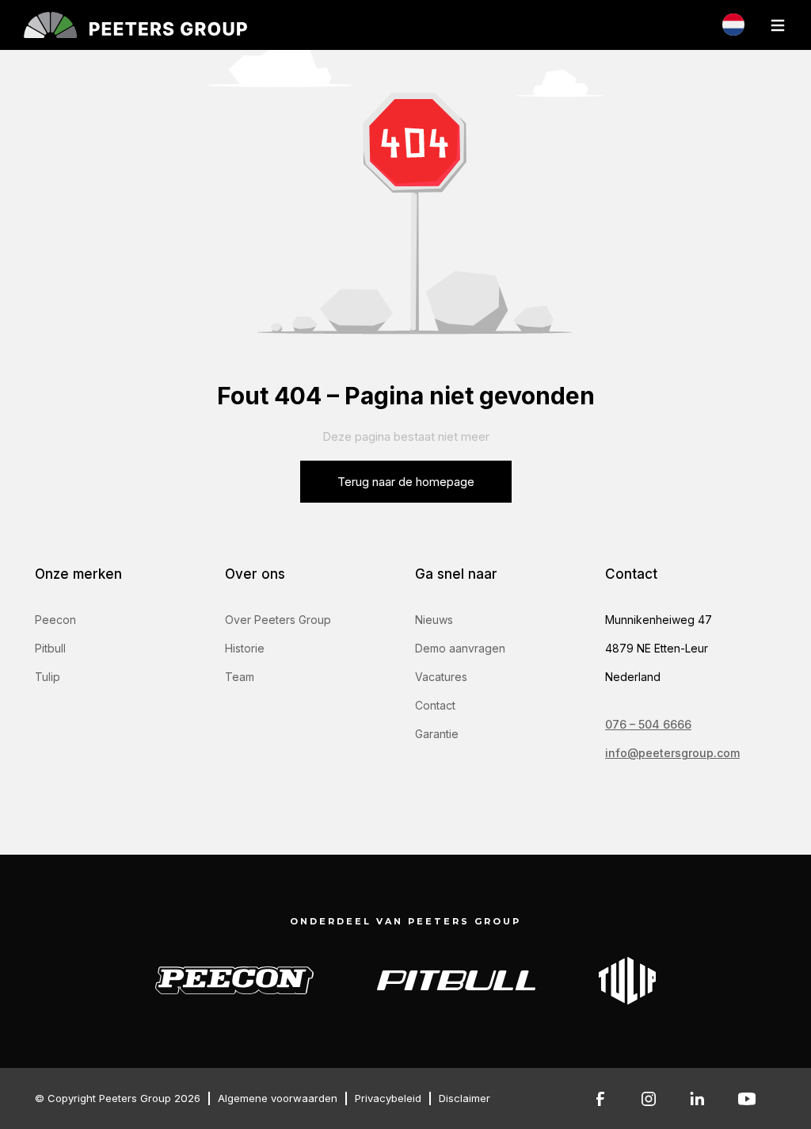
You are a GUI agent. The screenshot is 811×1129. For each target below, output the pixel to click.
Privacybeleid (388, 1098)
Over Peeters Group (278, 619)
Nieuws (434, 619)
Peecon (55, 619)
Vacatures (441, 676)
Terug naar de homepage (405, 481)
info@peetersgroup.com (672, 753)
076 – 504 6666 (648, 724)
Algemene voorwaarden (277, 1098)
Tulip (47, 676)
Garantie (437, 734)
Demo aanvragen (460, 648)
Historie (245, 648)
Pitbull (50, 648)
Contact (435, 705)
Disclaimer (464, 1098)
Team (239, 676)
